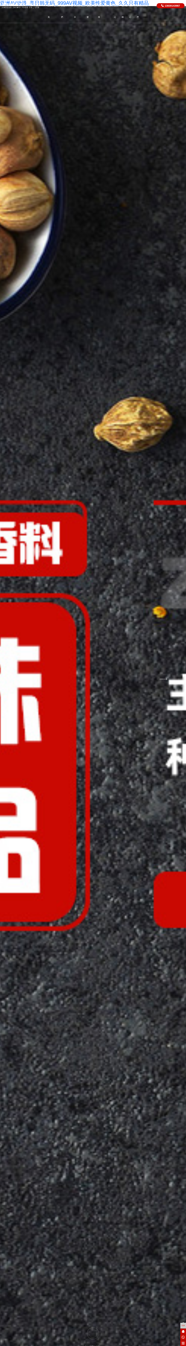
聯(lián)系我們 (142, 11)
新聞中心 (117, 11)
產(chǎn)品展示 (80, 11)
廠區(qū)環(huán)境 (105, 11)
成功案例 (125, 11)
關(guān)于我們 (67, 11)
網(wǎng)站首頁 (54, 11)
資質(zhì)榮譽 (92, 11)
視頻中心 (132, 11)
